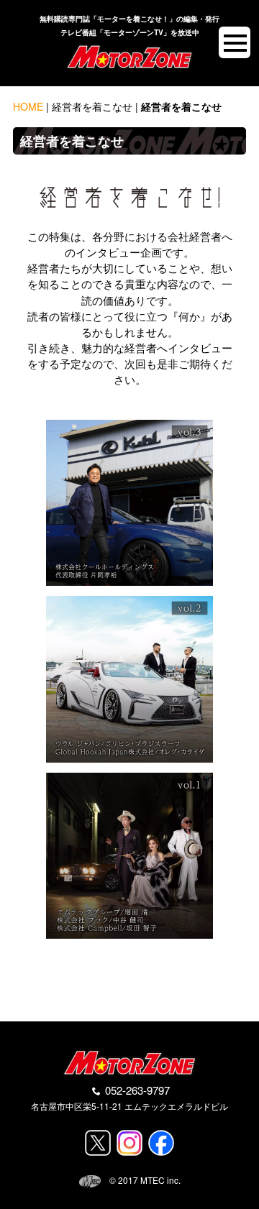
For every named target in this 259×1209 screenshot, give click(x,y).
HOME (28, 106)
